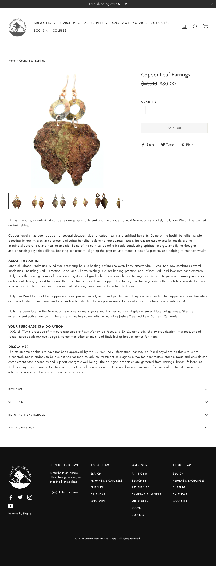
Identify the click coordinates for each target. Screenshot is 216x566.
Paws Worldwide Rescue (99, 331)
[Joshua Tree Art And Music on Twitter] (20, 497)
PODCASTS (98, 501)
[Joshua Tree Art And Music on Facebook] (11, 497)
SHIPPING (15, 402)
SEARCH (96, 474)
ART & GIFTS (43, 23)
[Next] (122, 201)
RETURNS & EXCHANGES (27, 414)
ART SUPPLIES (94, 23)
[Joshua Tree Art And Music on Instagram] (29, 497)
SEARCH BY (68, 23)
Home (12, 61)
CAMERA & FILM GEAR (128, 23)
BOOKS (39, 30)
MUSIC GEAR (160, 23)
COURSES (59, 30)
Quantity (149, 101)
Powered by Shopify (19, 513)
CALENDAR (98, 494)
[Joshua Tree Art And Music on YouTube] (11, 505)
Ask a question (21, 427)
